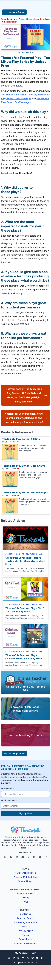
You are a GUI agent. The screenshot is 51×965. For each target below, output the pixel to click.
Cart (34, 953)
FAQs (25, 901)
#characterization (9, 22)
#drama (46, 19)
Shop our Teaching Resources (25, 735)
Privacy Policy (25, 930)
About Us (25, 926)
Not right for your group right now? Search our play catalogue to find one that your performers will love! (24, 418)
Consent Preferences (25, 943)
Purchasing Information (25, 922)
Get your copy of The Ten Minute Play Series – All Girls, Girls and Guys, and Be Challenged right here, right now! (24, 395)
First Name (7, 788)
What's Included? (26, 893)
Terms (25, 935)
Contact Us (25, 914)
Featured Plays (25, 19)
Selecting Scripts (9, 19)
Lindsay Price (27, 52)
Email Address (9, 800)
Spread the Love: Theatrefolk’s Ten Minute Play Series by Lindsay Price (25, 561)
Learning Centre (25, 918)
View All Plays (25, 881)
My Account (21, 953)
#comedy (37, 19)
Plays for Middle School (26, 877)
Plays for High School (25, 873)
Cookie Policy (25, 939)
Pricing (25, 897)
